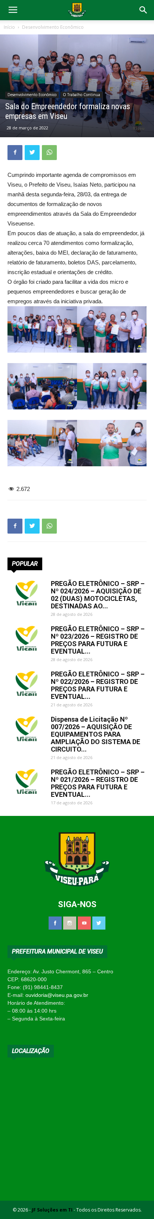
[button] (143, 10)
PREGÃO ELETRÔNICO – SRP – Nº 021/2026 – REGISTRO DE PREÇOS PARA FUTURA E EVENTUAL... (98, 783)
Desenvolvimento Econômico (53, 27)
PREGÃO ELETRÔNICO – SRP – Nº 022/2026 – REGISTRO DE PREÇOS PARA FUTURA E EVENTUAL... (98, 685)
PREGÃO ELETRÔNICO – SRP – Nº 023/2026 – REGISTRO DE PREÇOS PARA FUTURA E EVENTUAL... (98, 640)
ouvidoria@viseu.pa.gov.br (56, 995)
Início (9, 27)
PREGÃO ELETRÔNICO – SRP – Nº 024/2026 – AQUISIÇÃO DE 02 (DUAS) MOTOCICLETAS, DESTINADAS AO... (98, 595)
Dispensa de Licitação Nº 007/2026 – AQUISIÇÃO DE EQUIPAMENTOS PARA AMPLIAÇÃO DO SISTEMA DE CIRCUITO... (95, 734)
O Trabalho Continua (81, 94)
